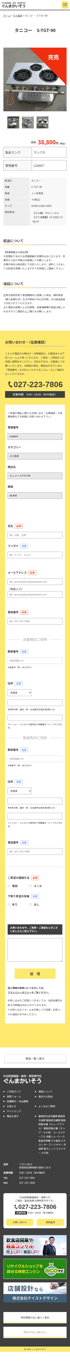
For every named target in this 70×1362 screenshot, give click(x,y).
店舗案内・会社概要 (17, 1101)
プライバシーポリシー (19, 992)
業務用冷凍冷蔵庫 (47, 1116)
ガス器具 (55, 1140)
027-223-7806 (38, 384)
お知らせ (11, 1106)
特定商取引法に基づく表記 (35, 1317)
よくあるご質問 (46, 1106)
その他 (44, 1152)
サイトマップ (14, 1111)
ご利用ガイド (14, 1091)
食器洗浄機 (44, 1140)
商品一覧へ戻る (35, 1058)
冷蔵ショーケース (55, 1136)
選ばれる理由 (45, 1096)
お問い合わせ (20, 1222)
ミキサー (58, 1144)
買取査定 (50, 1222)
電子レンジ (50, 1148)
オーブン (48, 1144)
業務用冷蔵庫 (53, 1120)
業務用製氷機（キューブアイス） (52, 1124)
